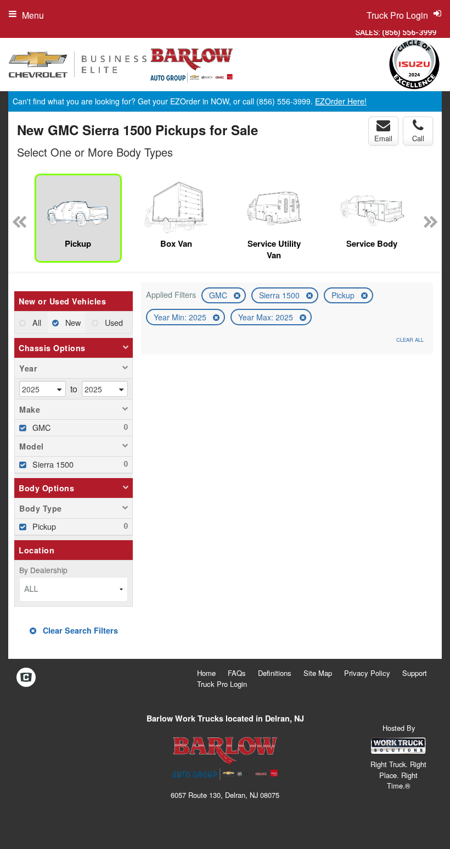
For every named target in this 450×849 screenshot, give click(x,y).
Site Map (317, 673)
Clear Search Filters (79, 630)
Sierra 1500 (280, 295)
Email (383, 138)
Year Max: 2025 (266, 317)
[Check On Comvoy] (26, 677)
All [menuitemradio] (35, 322)
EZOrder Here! (341, 101)
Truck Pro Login (222, 684)
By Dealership (43, 570)
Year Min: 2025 (181, 317)
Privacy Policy (367, 673)
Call (418, 138)
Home (206, 673)
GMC (219, 295)
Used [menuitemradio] (113, 322)
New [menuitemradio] (72, 322)
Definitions (274, 673)
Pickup (344, 295)
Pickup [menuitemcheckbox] (43, 526)
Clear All (410, 339)
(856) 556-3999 (409, 32)
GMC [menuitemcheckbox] (40, 427)
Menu (33, 15)
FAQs (237, 673)
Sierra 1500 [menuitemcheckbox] (52, 464)
